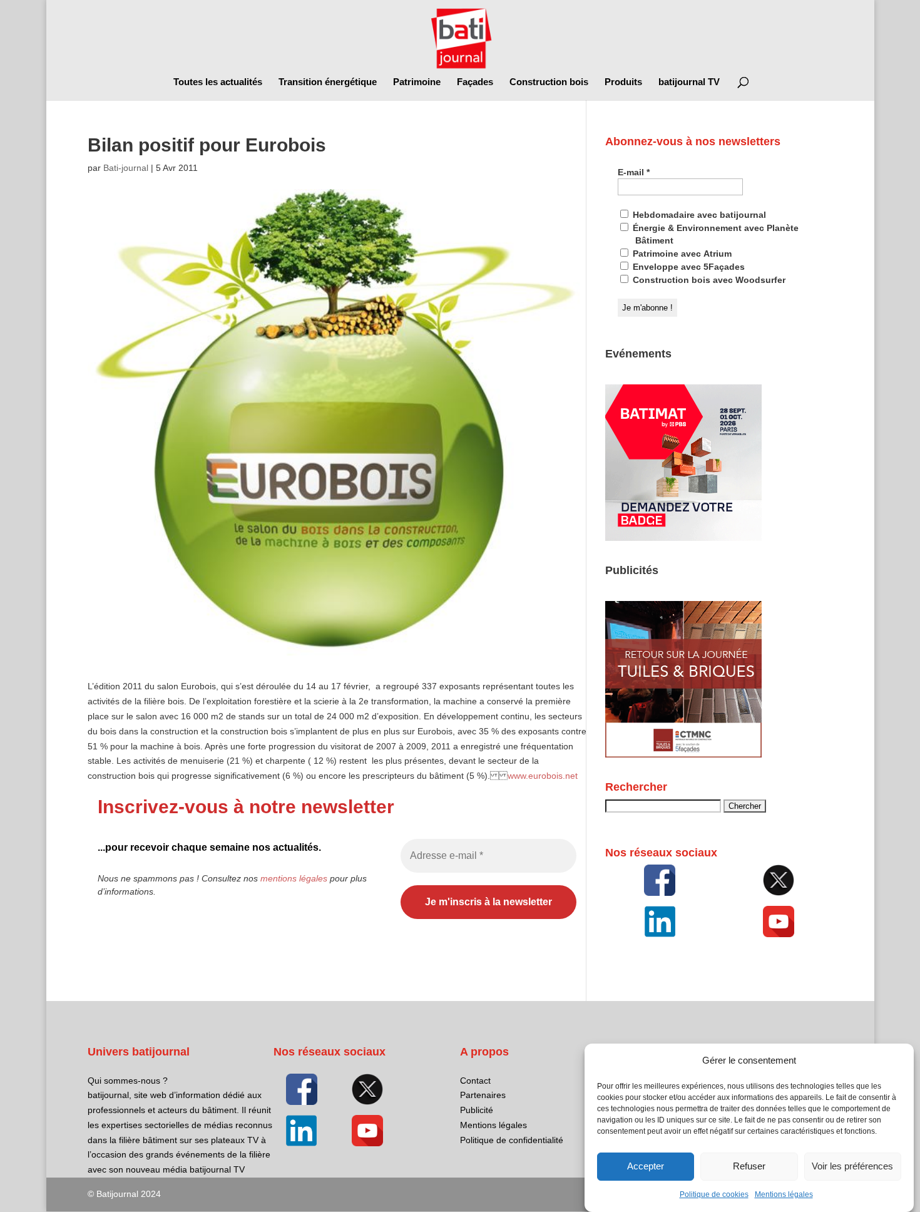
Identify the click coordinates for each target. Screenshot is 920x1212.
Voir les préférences (852, 1166)
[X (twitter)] (778, 880)
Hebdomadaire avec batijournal (698, 215)
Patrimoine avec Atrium (681, 254)
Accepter (645, 1166)
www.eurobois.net (543, 776)
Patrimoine (417, 82)
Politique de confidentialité (511, 1140)
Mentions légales (784, 1194)
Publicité (476, 1110)
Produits (623, 82)
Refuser (749, 1166)
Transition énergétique (328, 82)
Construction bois (548, 82)
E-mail (634, 172)
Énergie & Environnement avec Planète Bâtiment (714, 234)
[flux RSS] (659, 880)
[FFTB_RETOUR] (683, 754)
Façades (475, 82)
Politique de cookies (714, 1194)
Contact (475, 1081)
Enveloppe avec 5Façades (687, 267)
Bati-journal (125, 168)
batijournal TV (689, 82)
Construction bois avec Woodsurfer (707, 280)
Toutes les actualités (217, 82)
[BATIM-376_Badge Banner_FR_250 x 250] (683, 538)
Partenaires (483, 1095)
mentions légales (293, 878)
